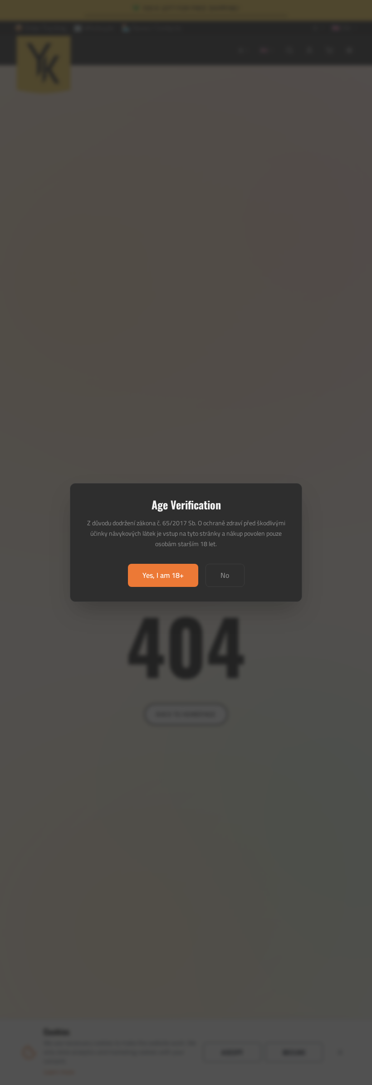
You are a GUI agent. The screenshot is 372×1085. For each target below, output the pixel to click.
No (225, 575)
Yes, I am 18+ (163, 575)
